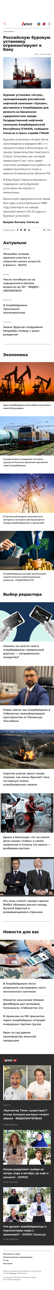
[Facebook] (17, 230)
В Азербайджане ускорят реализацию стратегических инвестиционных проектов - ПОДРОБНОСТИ (24, 577)
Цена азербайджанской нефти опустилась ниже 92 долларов (27, 407)
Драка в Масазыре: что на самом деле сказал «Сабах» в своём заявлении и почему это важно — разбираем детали (27, 843)
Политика (7, 322)
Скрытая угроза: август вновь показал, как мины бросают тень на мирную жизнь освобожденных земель (26, 779)
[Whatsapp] (25, 230)
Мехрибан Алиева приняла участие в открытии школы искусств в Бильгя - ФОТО (21, 259)
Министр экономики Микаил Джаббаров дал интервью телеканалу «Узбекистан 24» (23, 1003)
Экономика (8, 31)
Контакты (8, 1263)
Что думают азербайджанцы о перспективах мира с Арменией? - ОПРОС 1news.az (25, 1230)
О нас (6, 1260)
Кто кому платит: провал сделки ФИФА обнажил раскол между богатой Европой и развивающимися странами (26, 906)
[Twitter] (21, 230)
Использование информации (17, 1257)
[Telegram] (28, 230)
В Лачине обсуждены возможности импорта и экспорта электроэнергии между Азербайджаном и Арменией (23, 519)
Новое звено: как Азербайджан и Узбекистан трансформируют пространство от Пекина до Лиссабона (26, 715)
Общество (7, 300)
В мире (6, 274)
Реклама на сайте (11, 1254)
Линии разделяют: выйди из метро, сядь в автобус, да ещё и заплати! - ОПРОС (25, 1173)
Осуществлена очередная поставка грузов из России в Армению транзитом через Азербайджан (25, 462)
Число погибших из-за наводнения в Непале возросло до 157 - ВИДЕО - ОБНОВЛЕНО (21, 285)
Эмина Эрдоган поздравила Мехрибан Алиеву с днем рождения (23, 330)
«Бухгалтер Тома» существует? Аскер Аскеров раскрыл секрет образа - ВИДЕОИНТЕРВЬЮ (26, 1114)
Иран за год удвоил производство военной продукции (19, 1036)
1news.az (13, 1273)
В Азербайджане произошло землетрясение (15, 309)
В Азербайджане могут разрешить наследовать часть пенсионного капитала (24, 987)
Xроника (6, 249)
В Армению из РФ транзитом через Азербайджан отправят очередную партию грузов (24, 1020)
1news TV (6, 1105)
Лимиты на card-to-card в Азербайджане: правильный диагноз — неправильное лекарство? (23, 651)
